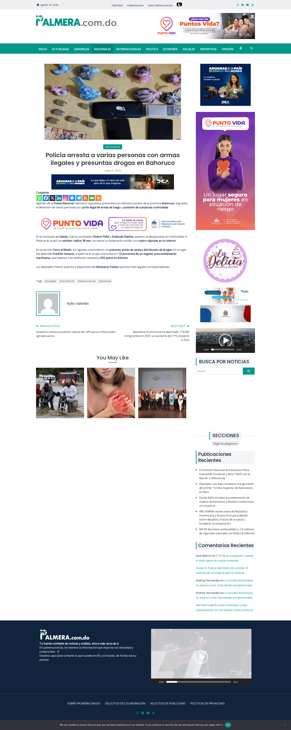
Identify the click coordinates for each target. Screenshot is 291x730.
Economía (170, 49)
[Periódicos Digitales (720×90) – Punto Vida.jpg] (112, 232)
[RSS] (85, 198)
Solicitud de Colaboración (125, 703)
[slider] (222, 349)
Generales (81, 49)
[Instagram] (66, 198)
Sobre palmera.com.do (83, 703)
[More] (98, 198)
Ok (228, 724)
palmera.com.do (53, 647)
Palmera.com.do (86, 281)
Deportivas (208, 49)
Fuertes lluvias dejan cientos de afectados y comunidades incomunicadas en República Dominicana (60, 401)
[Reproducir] (202, 351)
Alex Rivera (203, 605)
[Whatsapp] (39, 198)
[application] (225, 340)
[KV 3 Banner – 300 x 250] (225, 105)
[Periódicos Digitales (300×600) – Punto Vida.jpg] (225, 229)
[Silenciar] (247, 351)
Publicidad (117, 5)
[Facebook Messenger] (72, 198)
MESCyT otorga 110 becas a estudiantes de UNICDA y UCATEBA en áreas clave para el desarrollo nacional (162, 401)
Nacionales (102, 49)
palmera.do (105, 281)
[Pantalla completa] (252, 351)
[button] (225, 340)
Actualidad (60, 49)
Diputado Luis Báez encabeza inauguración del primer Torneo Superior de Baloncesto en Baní (226, 488)
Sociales (189, 49)
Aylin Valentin (78, 303)
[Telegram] (79, 198)
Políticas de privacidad (207, 703)
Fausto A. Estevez (207, 568)
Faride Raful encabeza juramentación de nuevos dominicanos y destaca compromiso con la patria (226, 502)
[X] (52, 198)
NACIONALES (66, 281)
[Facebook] (46, 198)
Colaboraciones (135, 5)
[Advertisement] (225, 403)
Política (152, 49)
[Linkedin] (59, 198)
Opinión (227, 49)
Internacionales (128, 49)
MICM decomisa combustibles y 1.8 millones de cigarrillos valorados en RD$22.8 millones (227, 531)
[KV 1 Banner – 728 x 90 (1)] (112, 188)
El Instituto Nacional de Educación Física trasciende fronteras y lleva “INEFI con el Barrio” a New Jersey (224, 474)
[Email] (92, 198)
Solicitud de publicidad (167, 703)
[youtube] (247, 4)
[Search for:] (220, 371)
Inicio (43, 49)
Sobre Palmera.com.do (160, 5)
